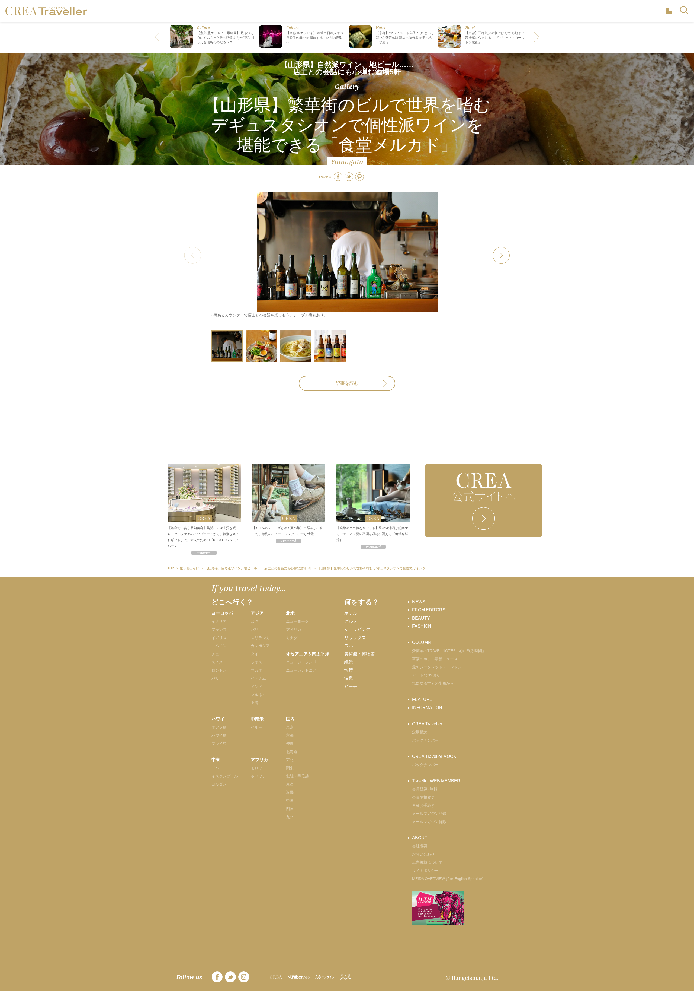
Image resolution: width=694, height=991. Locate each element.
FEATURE (422, 699)
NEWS (418, 601)
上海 (254, 703)
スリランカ (260, 638)
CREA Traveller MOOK (434, 756)
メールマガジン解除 (429, 822)
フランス (219, 629)
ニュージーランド (301, 662)
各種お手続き (423, 805)
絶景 (348, 662)
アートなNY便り (426, 675)
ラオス (256, 662)
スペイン (219, 646)
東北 (290, 760)
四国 (290, 808)
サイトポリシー (425, 870)
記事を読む (347, 383)
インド (256, 686)
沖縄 (290, 743)
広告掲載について (427, 862)
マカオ (256, 670)
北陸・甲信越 (297, 776)
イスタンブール (224, 776)
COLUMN (421, 642)
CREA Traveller (427, 724)
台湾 (254, 621)
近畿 (290, 792)
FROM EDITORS (428, 610)
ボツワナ (258, 776)
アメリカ (293, 629)
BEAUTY (421, 618)
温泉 (348, 678)
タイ (254, 654)
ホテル (350, 613)
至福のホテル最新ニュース (435, 659)
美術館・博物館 (359, 654)
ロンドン (219, 670)
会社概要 (419, 846)
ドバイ (217, 768)
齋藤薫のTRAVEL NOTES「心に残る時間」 (449, 651)
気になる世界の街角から (433, 683)
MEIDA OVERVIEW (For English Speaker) (448, 878)
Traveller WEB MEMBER (436, 781)
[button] (536, 37)
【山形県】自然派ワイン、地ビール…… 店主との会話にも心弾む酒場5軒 (347, 68)
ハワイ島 (219, 735)
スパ (348, 645)
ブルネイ (258, 695)
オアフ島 (219, 727)
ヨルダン (219, 784)
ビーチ (350, 686)
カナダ (291, 638)
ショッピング (357, 629)
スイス (217, 662)
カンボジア (260, 646)
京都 (290, 735)
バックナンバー (425, 740)
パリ (215, 678)
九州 (290, 817)
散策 (348, 670)
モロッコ (258, 768)
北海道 (291, 751)
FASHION (421, 626)
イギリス (219, 638)
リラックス (355, 637)
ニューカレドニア (301, 670)
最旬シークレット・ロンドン (436, 667)
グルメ (350, 621)
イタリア (219, 621)
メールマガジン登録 (429, 813)
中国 (290, 800)
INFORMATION (427, 707)
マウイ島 (219, 743)
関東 (290, 768)
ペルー (256, 727)
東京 (290, 727)
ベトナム (258, 678)
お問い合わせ (423, 854)
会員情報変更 (423, 797)
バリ (254, 629)
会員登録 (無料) (425, 789)
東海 (290, 784)
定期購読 (419, 732)
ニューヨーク (297, 621)
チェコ (217, 654)
